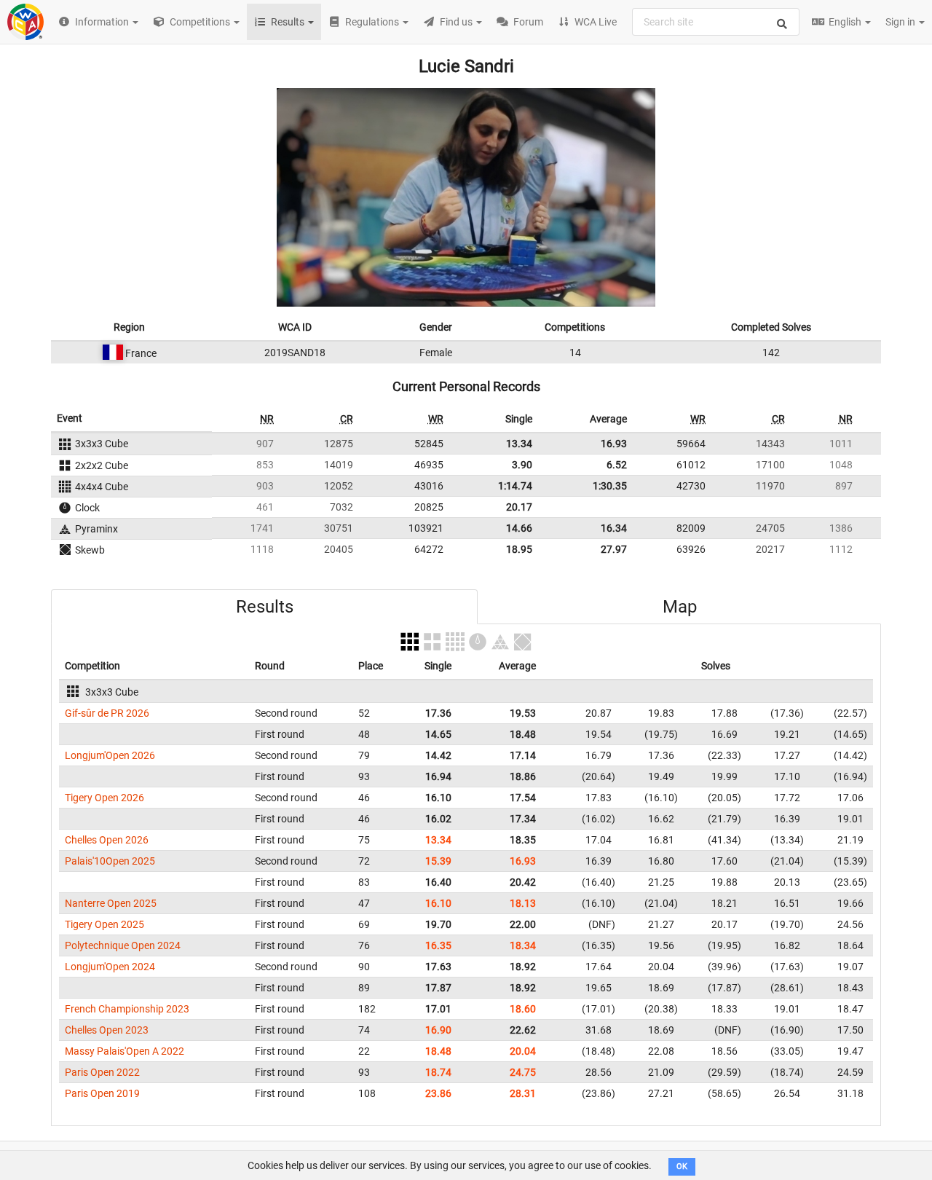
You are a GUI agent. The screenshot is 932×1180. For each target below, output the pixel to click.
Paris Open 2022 (102, 1072)
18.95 (519, 549)
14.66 (519, 528)
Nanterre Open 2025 (111, 903)
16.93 (614, 443)
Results (264, 607)
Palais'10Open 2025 (110, 861)
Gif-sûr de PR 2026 (107, 713)
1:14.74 (515, 486)
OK (681, 1166)
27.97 (614, 549)
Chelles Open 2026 (107, 840)
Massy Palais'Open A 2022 (124, 1051)
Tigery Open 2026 (104, 797)
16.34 (614, 528)
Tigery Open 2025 (104, 924)
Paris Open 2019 (102, 1093)
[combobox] (715, 22)
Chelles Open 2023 (107, 1030)
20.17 (519, 507)
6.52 (617, 465)
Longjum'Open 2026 (110, 755)
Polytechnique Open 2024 (123, 945)
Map (680, 607)
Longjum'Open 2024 (110, 966)
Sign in (901, 22)
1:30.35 (610, 486)
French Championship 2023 (127, 1009)
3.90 (522, 465)
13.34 (519, 443)
